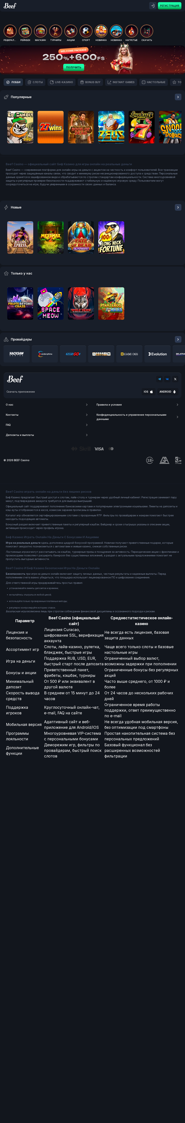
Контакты (12, 414)
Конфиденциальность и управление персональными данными (131, 417)
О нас (9, 404)
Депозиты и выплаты (20, 434)
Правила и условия (109, 404)
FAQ (8, 424)
